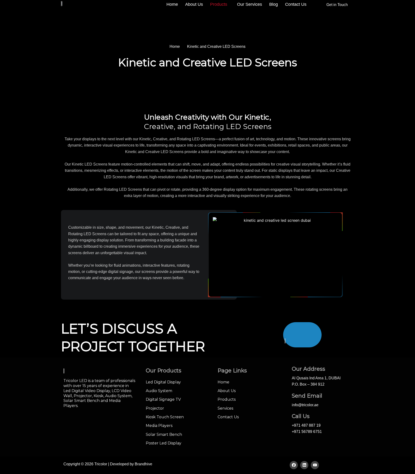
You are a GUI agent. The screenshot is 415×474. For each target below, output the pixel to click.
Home (172, 4)
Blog (273, 4)
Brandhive (143, 464)
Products (218, 4)
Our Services (249, 4)
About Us (194, 4)
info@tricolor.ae (305, 405)
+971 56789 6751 (307, 432)
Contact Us (295, 4)
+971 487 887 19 (306, 425)
